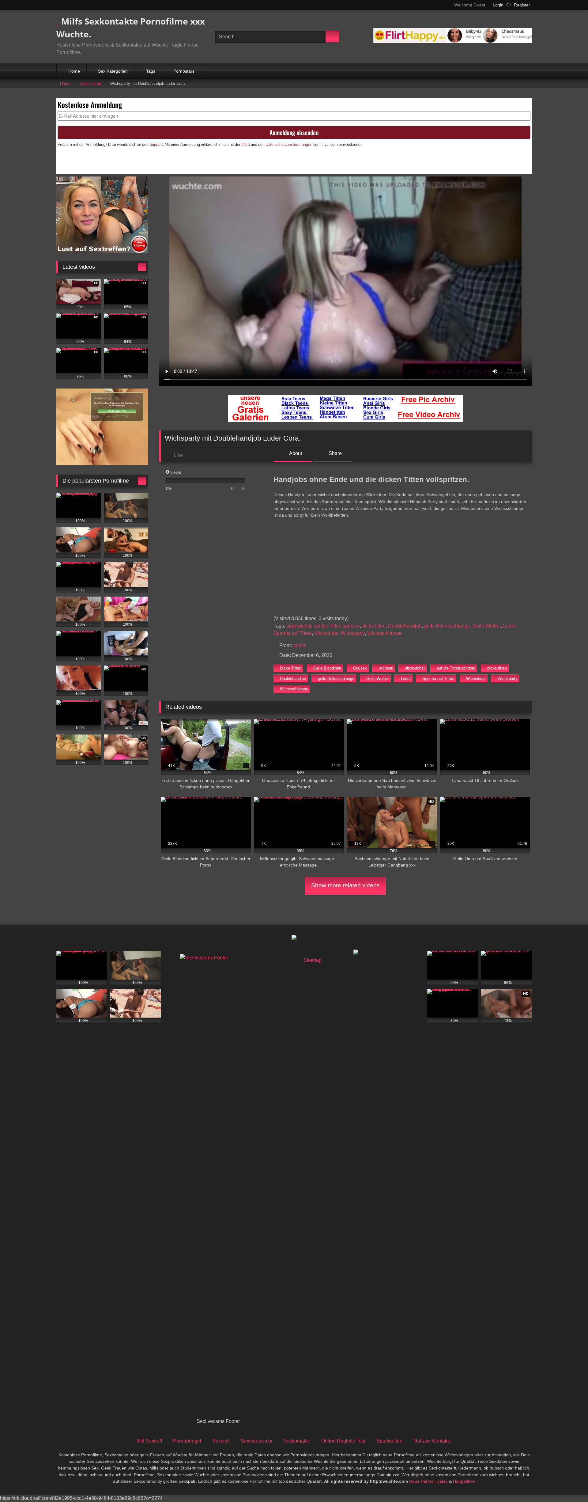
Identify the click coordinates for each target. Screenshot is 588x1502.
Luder (509, 625)
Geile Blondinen (327, 668)
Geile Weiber (487, 625)
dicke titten (374, 625)
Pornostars (183, 71)
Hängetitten (464, 1481)
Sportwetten (389, 1440)
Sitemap (312, 960)
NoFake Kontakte (432, 1440)
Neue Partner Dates (428, 1481)
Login (498, 4)
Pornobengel (187, 1440)
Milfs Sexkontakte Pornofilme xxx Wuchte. (130, 27)
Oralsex (360, 668)
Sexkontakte (296, 1440)
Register (522, 4)
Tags (150, 71)
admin (300, 645)
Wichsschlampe (384, 633)
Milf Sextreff (149, 1440)
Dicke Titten (90, 83)
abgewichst (298, 625)
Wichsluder (326, 633)
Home (74, 71)
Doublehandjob (405, 625)
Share (334, 453)
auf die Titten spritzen (337, 625)
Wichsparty (353, 633)
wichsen (386, 668)
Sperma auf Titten (292, 633)
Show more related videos (345, 885)
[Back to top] (570, 1484)
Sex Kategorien (113, 71)
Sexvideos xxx (256, 1440)
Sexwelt (221, 1440)
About (295, 453)
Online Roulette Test (343, 1440)
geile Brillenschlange (447, 625)
